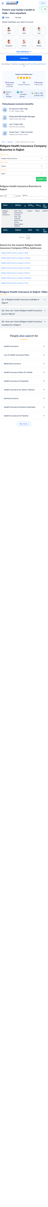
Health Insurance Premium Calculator (20, 407)
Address (18, 205)
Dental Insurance (11, 398)
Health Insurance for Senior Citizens (19, 390)
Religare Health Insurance (5, 213)
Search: (25, 195)
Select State (4, 162)
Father (24, 46)
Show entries (10, 196)
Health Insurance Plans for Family (18, 372)
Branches (10, 142)
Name (5, 205)
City (37, 205)
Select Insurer (4, 154)
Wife (24, 33)
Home (3, 142)
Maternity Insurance (12, 364)
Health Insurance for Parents (16, 416)
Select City (3, 170)
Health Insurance (11, 346)
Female (18, 17)
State (30, 205)
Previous (22, 237)
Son (39, 33)
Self (9, 33)
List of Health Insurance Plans (16, 355)
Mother (39, 46)
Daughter (9, 46)
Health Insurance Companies (16, 381)
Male (7, 17)
